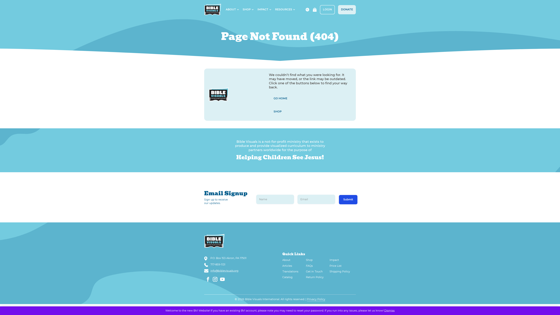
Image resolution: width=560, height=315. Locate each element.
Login (327, 9)
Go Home (280, 98)
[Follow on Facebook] (208, 279)
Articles (287, 265)
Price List (336, 265)
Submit (348, 199)
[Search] (307, 9)
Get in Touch (314, 271)
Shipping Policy (340, 271)
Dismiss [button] (389, 310)
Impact (262, 9)
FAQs (309, 265)
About (231, 9)
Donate (347, 9)
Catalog (287, 277)
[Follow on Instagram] (215, 279)
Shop (247, 9)
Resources (283, 9)
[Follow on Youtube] (222, 279)
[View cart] (315, 9)
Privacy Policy (316, 299)
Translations (290, 271)
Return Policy (315, 277)
